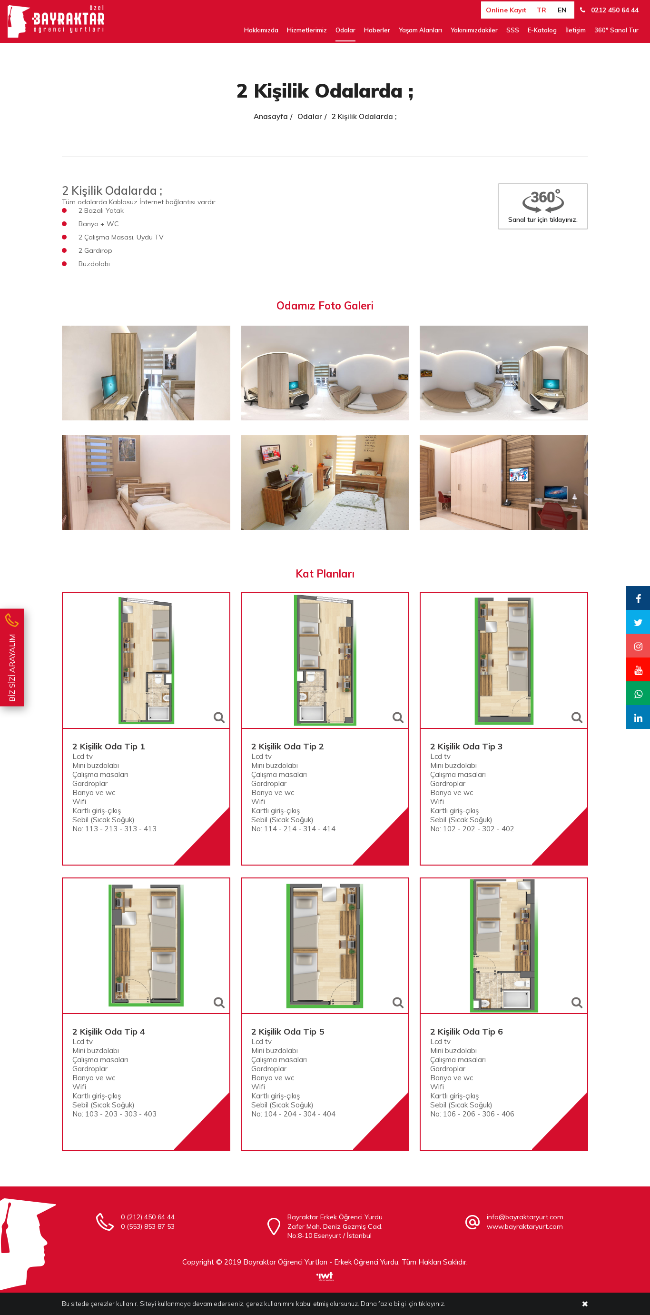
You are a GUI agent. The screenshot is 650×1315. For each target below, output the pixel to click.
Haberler (377, 30)
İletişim (575, 30)
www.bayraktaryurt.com (525, 1226)
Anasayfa (271, 116)
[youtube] (638, 669)
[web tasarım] (325, 1272)
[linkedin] (638, 717)
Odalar (345, 30)
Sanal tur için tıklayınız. (543, 219)
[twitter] (638, 622)
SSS (512, 30)
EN (562, 10)
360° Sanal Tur (616, 30)
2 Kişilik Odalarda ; (364, 116)
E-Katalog (542, 30)
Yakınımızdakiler (474, 30)
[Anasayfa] (56, 21)
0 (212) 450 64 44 (148, 1217)
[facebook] (638, 598)
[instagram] (638, 646)
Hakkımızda (261, 30)
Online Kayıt (506, 10)
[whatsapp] (638, 693)
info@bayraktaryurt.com (525, 1217)
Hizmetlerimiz (307, 30)
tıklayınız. (432, 1303)
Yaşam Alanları (420, 30)
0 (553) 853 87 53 (148, 1226)
